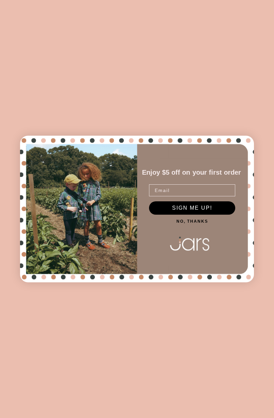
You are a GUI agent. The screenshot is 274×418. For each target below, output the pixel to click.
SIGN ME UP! (192, 208)
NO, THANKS (192, 221)
